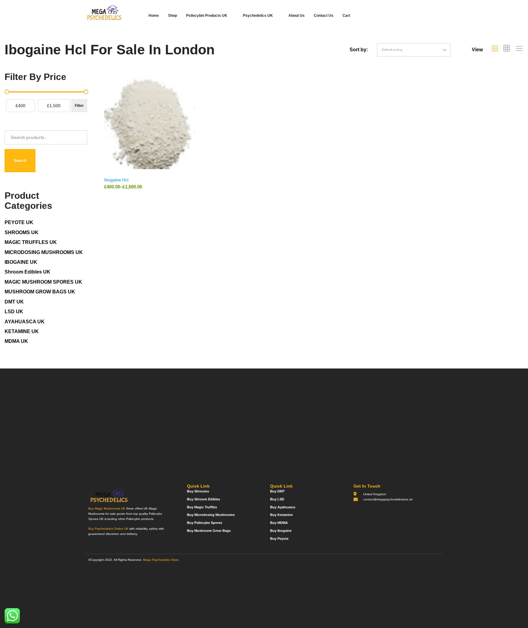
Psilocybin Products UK (206, 15)
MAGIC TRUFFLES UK (31, 242)
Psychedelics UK (258, 15)
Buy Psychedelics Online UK (108, 528)
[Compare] (192, 103)
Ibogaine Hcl (116, 179)
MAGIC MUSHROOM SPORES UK (43, 282)
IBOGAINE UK (21, 262)
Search (20, 160)
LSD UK (14, 311)
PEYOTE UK (19, 222)
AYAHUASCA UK (25, 321)
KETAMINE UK (22, 331)
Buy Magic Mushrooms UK (106, 508)
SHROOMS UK (21, 232)
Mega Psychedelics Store (161, 559)
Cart (346, 15)
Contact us (323, 15)
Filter (79, 105)
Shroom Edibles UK (27, 271)
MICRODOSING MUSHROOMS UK (44, 252)
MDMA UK (16, 341)
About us (296, 15)
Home (153, 15)
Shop (172, 15)
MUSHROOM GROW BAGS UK (40, 291)
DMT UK (14, 301)
